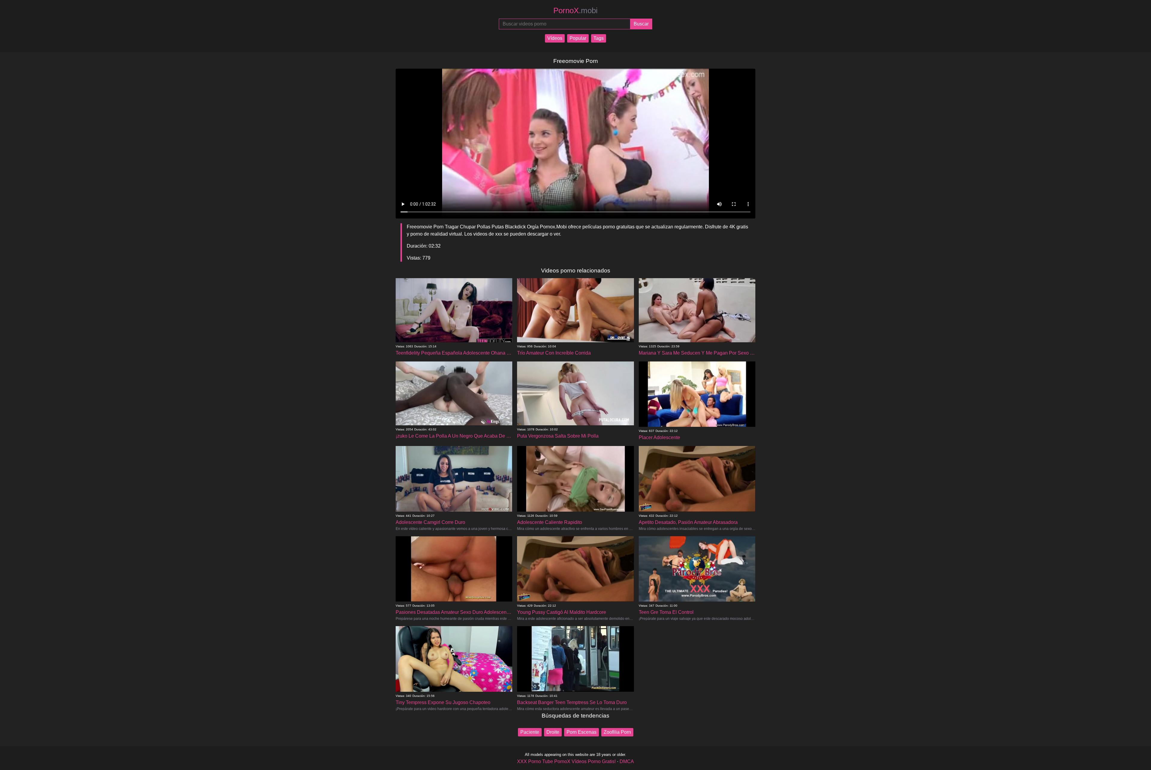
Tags (598, 38)
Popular (578, 38)
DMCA (627, 761)
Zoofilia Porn (617, 732)
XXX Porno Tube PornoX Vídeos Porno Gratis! (566, 761)
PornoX (575, 10)
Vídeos (554, 38)
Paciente (529, 732)
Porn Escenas (581, 732)
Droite (552, 732)
